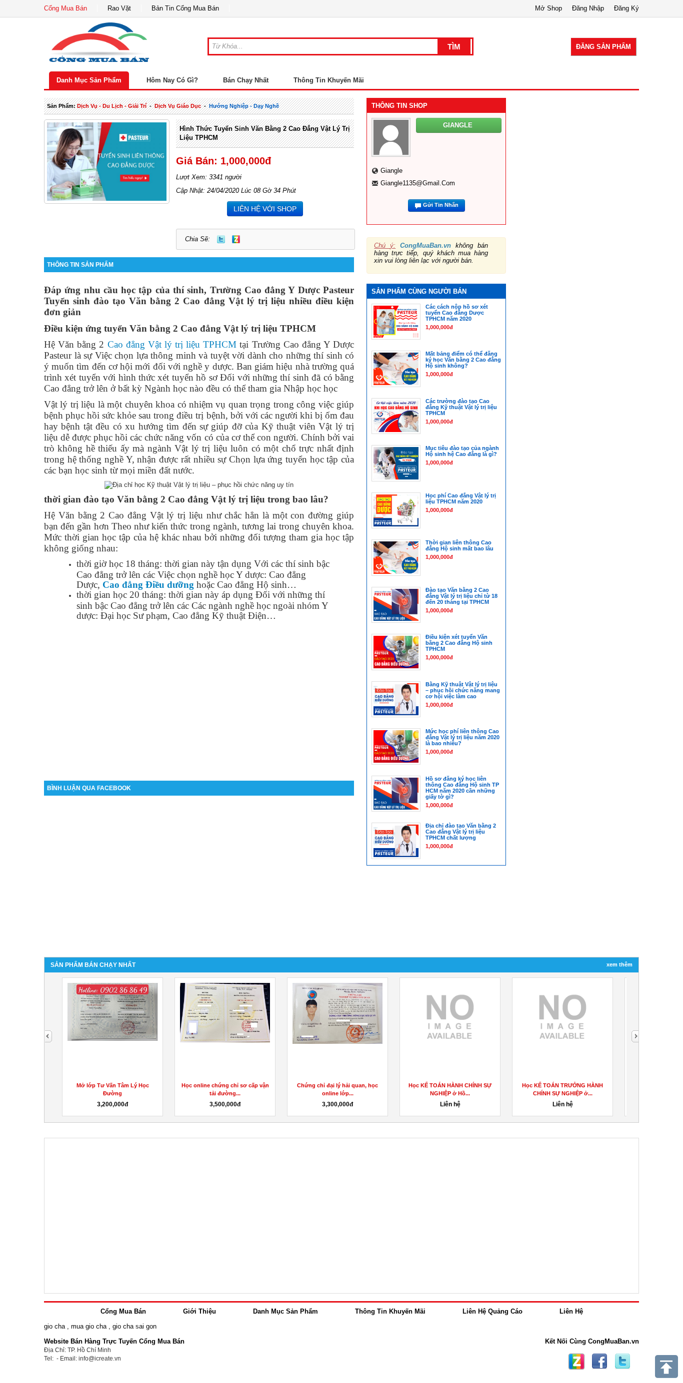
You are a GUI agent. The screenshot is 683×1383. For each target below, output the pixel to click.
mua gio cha (88, 1326)
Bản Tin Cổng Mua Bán (185, 8)
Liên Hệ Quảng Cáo (492, 1311)
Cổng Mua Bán (65, 8)
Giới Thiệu (199, 1311)
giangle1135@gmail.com (417, 183)
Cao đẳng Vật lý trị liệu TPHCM (172, 344)
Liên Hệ (571, 1311)
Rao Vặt (119, 8)
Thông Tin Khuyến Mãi (329, 80)
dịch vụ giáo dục (177, 106)
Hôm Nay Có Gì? (172, 80)
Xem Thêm (619, 964)
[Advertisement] (199, 696)
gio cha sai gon (134, 1326)
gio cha (54, 1326)
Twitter (221, 239)
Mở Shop (548, 8)
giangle (391, 170)
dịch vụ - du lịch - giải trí (111, 106)
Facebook (600, 1362)
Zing (236, 239)
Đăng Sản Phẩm (603, 46)
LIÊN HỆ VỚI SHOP (265, 209)
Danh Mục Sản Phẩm (89, 80)
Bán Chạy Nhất (245, 80)
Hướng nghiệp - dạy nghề (244, 106)
